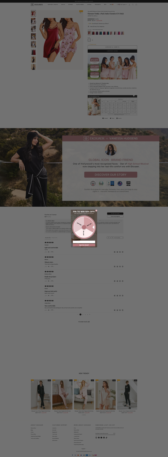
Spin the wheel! (84, 245)
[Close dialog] (96, 210)
